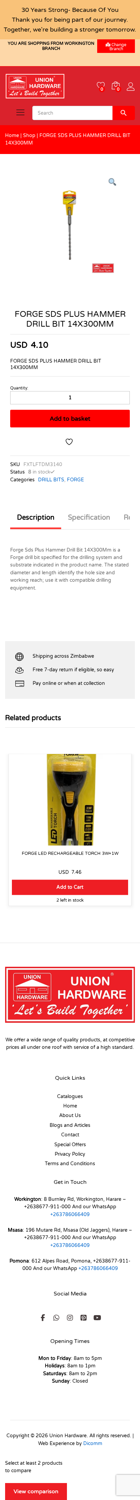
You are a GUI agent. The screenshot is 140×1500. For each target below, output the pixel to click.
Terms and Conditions (70, 1164)
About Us (70, 1115)
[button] (70, 887)
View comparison (36, 1491)
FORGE (75, 480)
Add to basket (70, 418)
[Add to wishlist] (70, 442)
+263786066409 (70, 1214)
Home (12, 135)
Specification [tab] (89, 517)
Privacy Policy (70, 1154)
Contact (70, 1135)
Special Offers (70, 1145)
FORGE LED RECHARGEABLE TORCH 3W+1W (70, 853)
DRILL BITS (51, 480)
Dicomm (92, 1443)
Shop (29, 135)
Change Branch (118, 46)
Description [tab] (35, 517)
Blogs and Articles (70, 1125)
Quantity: (19, 388)
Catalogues (70, 1096)
